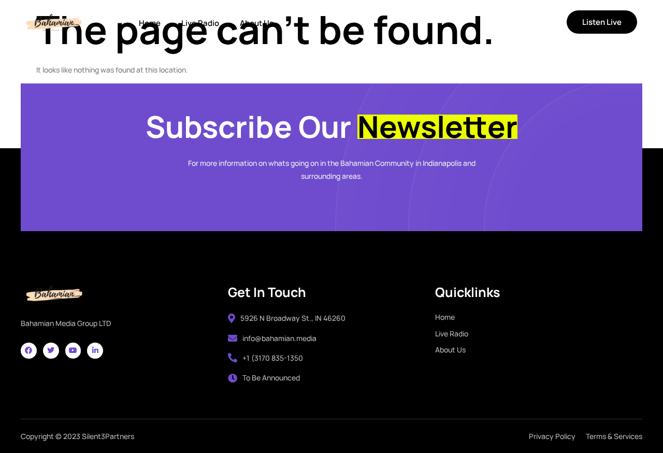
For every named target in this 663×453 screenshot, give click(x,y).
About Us (256, 23)
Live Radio (200, 23)
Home (150, 23)
